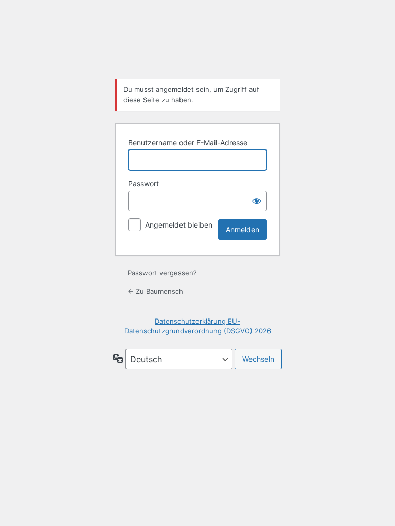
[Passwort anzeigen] (256, 201)
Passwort (143, 183)
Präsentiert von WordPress (197, 43)
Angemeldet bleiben (178, 224)
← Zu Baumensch (155, 291)
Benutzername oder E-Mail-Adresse (187, 142)
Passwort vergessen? (162, 273)
